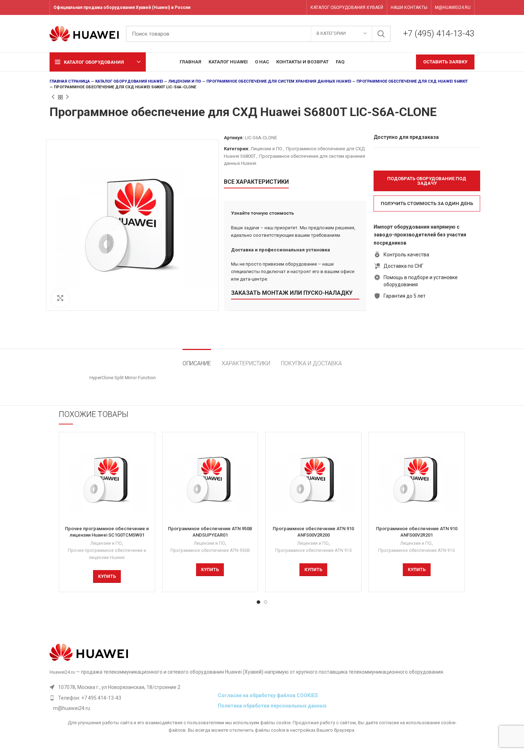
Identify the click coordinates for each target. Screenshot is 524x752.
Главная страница (70, 81)
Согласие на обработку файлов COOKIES (268, 695)
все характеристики (256, 181)
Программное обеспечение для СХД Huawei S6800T (412, 81)
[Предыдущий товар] (53, 97)
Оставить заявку (445, 61)
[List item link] (132, 698)
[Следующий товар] (67, 97)
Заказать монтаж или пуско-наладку (292, 292)
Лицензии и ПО (184, 81)
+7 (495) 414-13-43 (438, 33)
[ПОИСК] (381, 34)
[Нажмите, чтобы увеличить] (60, 298)
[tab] (197, 360)
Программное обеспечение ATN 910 (313, 550)
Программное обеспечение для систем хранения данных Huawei (278, 81)
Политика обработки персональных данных (272, 706)
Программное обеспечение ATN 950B (210, 550)
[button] (427, 181)
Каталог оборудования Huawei (129, 81)
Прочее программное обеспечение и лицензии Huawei (107, 554)
